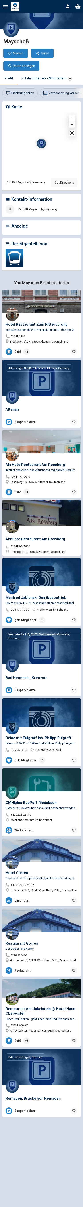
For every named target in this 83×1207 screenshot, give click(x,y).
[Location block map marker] (41, 143)
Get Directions (64, 182)
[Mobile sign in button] (68, 6)
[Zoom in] (72, 118)
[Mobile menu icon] (5, 6)
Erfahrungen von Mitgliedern (46, 78)
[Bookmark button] (73, 351)
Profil (8, 78)
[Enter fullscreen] (72, 133)
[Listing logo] (11, 29)
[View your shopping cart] (78, 6)
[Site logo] (16, 6)
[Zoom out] (72, 124)
